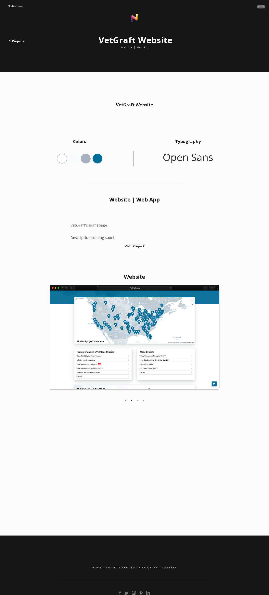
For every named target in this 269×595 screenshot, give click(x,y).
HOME (97, 567)
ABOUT (111, 567)
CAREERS (169, 567)
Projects (18, 41)
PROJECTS (150, 567)
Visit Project (135, 246)
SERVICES (129, 567)
